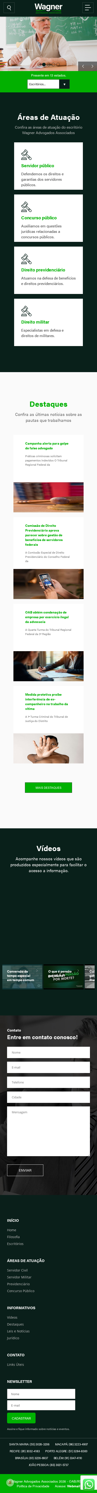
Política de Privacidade (33, 1486)
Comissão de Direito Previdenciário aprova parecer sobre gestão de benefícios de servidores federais (44, 535)
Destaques (15, 1324)
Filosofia (13, 1237)
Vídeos (12, 1317)
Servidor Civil (17, 1270)
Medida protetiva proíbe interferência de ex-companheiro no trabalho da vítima (46, 701)
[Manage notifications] (10, 1482)
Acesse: (67, 1486)
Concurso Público (20, 1291)
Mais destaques (48, 787)
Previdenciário (18, 1284)
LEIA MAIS (23, 54)
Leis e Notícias (18, 1331)
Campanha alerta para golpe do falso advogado (47, 445)
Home (11, 1230)
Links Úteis (15, 1364)
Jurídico (13, 1338)
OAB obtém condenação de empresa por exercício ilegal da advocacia (47, 617)
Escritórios (15, 1243)
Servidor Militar (19, 1277)
